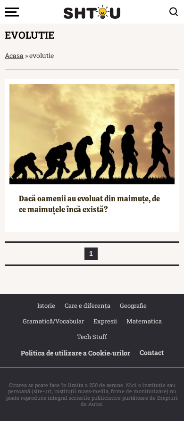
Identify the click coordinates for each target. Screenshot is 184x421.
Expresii (105, 321)
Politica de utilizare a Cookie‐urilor (75, 352)
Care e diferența (87, 305)
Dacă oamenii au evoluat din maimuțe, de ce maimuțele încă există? (89, 204)
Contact (152, 352)
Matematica (144, 321)
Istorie (46, 305)
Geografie (133, 305)
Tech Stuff (92, 336)
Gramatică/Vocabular (53, 321)
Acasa (14, 55)
